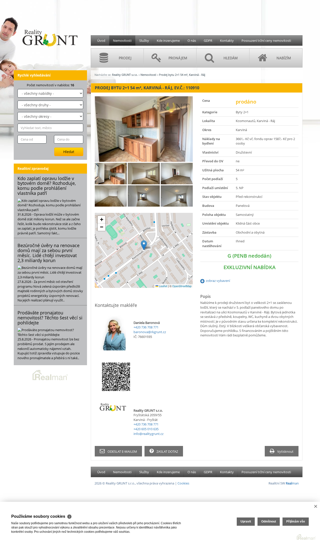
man (292, 483)
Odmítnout (268, 521)
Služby (144, 40)
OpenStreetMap (182, 286)
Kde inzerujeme (168, 40)
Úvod (101, 40)
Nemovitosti (122, 40)
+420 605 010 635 (146, 429)
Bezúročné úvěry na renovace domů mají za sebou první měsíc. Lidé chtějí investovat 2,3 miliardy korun (49, 252)
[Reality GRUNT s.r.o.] (50, 27)
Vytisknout (285, 451)
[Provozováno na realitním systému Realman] (50, 374)
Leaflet (162, 286)
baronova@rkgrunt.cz (150, 332)
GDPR (208, 40)
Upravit (245, 521)
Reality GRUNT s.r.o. (125, 75)
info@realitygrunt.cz (149, 433)
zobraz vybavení (218, 280)
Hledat (68, 151)
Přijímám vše (295, 521)
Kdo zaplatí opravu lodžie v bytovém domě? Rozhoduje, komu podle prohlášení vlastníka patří (47, 185)
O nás (192, 40)
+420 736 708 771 (146, 327)
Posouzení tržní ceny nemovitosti (266, 40)
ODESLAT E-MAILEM (122, 451)
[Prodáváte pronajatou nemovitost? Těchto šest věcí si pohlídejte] (50, 332)
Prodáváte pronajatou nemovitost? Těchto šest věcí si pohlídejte (50, 318)
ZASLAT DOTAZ (167, 451)
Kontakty (227, 40)
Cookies (183, 483)
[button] (144, 245)
